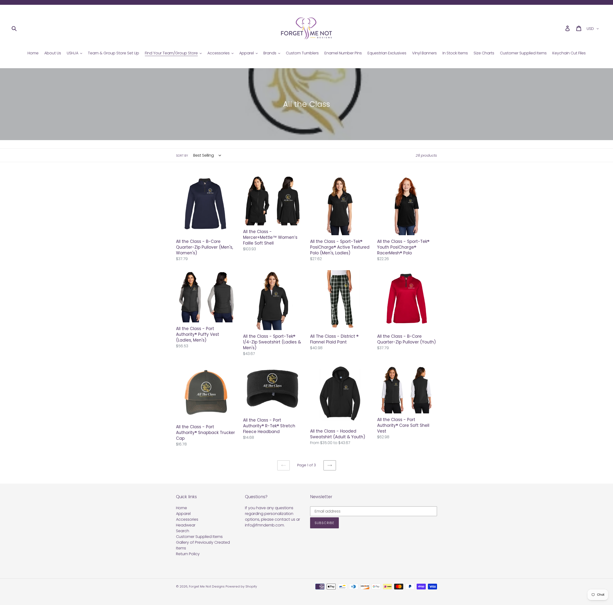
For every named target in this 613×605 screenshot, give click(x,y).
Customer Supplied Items (199, 536)
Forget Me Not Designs (207, 586)
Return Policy (188, 554)
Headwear (185, 525)
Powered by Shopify (241, 586)
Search (182, 531)
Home (181, 508)
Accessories (187, 519)
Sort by (182, 156)
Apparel (183, 513)
